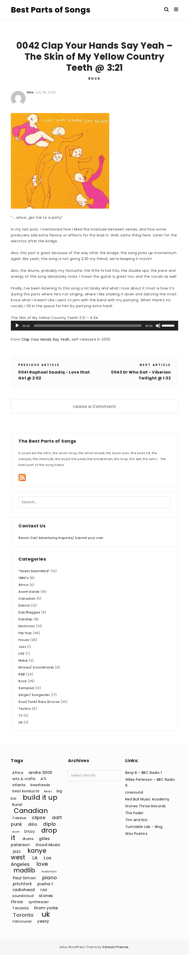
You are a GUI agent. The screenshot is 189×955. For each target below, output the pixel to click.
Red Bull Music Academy (147, 799)
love (42, 864)
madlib (24, 870)
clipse (39, 817)
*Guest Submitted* (34, 571)
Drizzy (29, 831)
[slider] (169, 325)
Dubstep (25, 619)
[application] (94, 326)
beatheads (40, 785)
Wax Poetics (136, 833)
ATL (44, 779)
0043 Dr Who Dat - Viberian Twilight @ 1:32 (141, 375)
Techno (24, 709)
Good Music (47, 845)
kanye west (28, 854)
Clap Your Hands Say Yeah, (46, 339)
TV (20, 715)
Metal (23, 660)
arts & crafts (24, 779)
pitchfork (22, 884)
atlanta (19, 785)
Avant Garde (29, 592)
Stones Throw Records (145, 806)
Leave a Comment (94, 406)
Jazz (22, 647)
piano (49, 877)
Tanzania (20, 908)
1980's (23, 578)
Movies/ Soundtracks (36, 667)
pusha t (45, 884)
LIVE (21, 653)
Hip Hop (25, 633)
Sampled (26, 688)
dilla (32, 824)
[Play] (17, 325)
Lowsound (134, 792)
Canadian (26, 598)
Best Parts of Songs (51, 9)
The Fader (134, 812)
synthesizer (39, 902)
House (23, 640)
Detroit (24, 605)
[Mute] (158, 325)
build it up (40, 797)
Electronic (26, 626)
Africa (23, 585)
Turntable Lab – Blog (144, 826)
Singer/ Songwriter (34, 695)
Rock (94, 78)
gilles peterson (30, 842)
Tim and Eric (136, 819)
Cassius (19, 818)
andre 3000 (40, 772)
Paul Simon (24, 878)
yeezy (43, 921)
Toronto (23, 915)
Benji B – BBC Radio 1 (143, 772)
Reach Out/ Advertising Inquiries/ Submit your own (60, 538)
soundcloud (22, 896)
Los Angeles (31, 861)
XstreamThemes (115, 947)
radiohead (24, 890)
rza (43, 890)
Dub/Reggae (29, 612)
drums (28, 839)
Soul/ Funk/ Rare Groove (39, 702)
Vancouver (22, 921)
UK (20, 722)
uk (46, 914)
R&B (21, 674)
